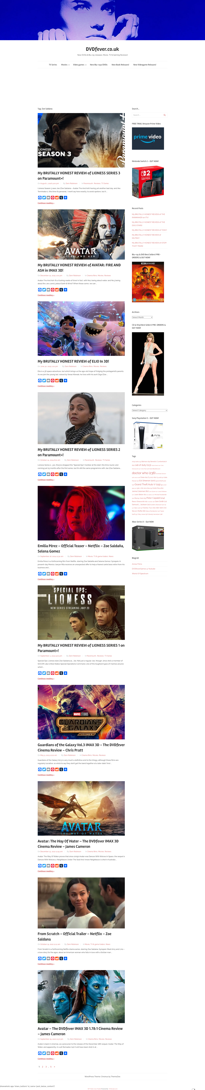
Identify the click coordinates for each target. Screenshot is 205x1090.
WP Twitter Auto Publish (94, 1089)
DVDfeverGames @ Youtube (143, 569)
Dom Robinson (71, 183)
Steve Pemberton (153, 511)
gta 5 (163, 485)
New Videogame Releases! (144, 64)
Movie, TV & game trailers (98, 556)
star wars (161, 508)
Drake (144, 477)
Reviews (97, 183)
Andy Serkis (136, 461)
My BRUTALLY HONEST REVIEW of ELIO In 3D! (73, 361)
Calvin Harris (155, 465)
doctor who (144, 473)
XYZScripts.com (113, 1089)
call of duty (143, 465)
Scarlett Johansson (157, 504)
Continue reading (45, 203)
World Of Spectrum (140, 573)
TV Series (53, 64)
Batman (146, 461)
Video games (78, 64)
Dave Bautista (154, 469)
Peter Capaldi (155, 498)
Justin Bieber (140, 494)
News (111, 556)
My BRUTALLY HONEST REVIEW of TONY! (149, 230)
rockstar (151, 501)
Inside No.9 (158, 488)
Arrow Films (137, 564)
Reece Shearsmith (139, 501)
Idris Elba (148, 488)
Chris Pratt (145, 469)
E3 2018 (160, 477)
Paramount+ (88, 183)
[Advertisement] (102, 88)
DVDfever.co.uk (102, 49)
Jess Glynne (153, 491)
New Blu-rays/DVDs (98, 64)
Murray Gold (140, 498)
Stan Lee (138, 508)
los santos (150, 494)
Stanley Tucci (149, 508)
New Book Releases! (120, 64)
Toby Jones (143, 514)
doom (137, 477)
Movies (64, 64)
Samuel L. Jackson (141, 505)
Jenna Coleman (140, 491)
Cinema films (92, 276)
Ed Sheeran (147, 480)
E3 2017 (152, 477)
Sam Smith (161, 501)
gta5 (134, 488)
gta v (140, 488)
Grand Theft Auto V (147, 484)
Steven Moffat (139, 511)
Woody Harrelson (155, 514)
